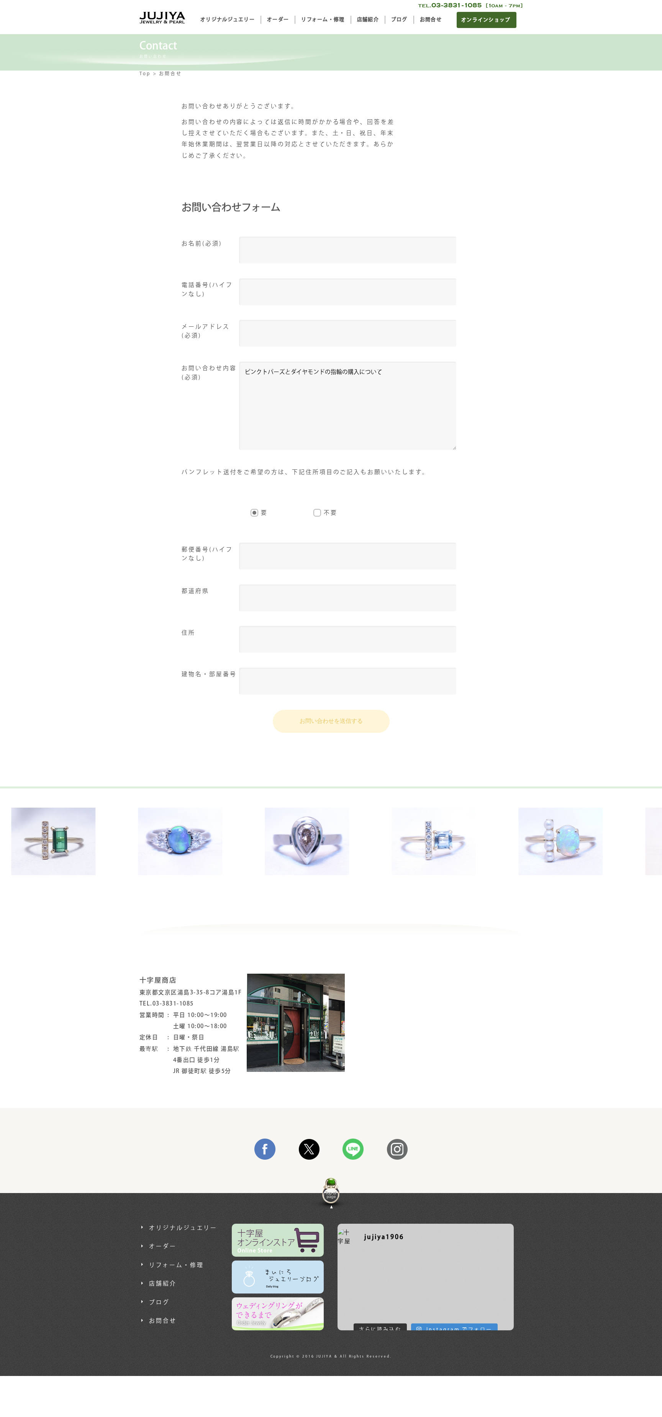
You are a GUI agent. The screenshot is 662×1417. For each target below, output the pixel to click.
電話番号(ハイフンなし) (207, 289)
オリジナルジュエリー (227, 19)
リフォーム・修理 (322, 19)
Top (145, 74)
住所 (188, 633)
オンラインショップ (486, 19)
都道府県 (195, 591)
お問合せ (431, 19)
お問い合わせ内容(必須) (209, 372)
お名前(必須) (202, 244)
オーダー (278, 19)
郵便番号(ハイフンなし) (207, 554)
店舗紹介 (368, 19)
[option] (77, 841)
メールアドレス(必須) (206, 331)
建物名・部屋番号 (209, 674)
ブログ (399, 19)
